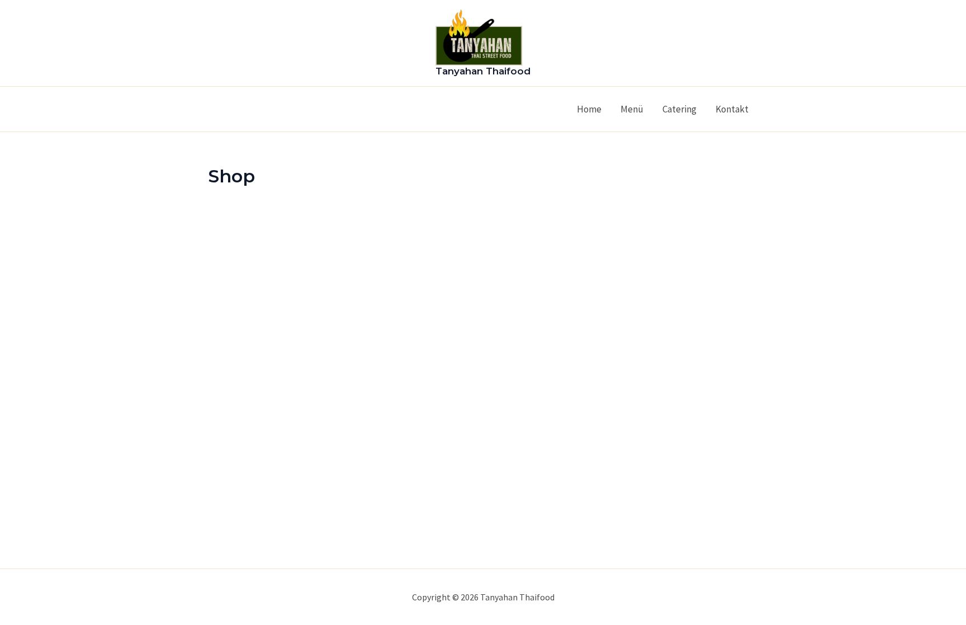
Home (589, 109)
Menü (632, 109)
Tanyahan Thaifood (483, 71)
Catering (679, 109)
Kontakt (732, 109)
